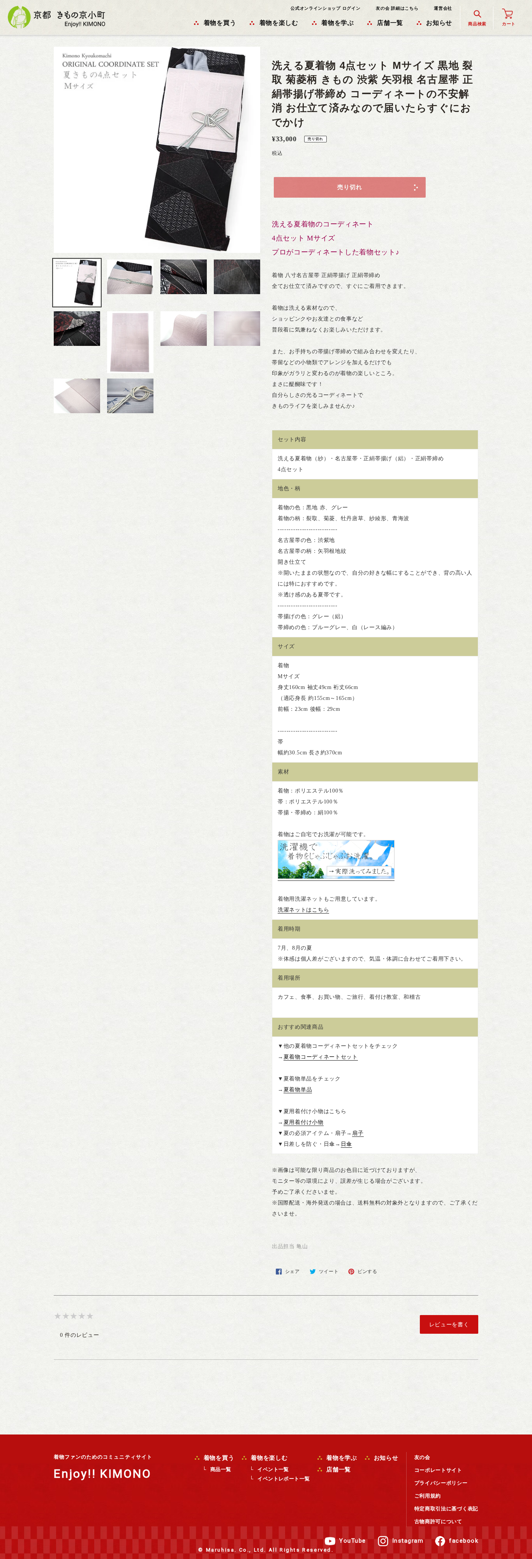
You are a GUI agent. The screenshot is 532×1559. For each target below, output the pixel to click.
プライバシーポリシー (441, 1483)
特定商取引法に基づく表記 (446, 1509)
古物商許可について (438, 1521)
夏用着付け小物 (304, 1122)
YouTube (352, 1540)
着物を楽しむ (268, 1458)
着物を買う (218, 1458)
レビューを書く (449, 1324)
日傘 (346, 1144)
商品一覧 (220, 1469)
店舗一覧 (337, 1469)
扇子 (357, 1133)
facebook (463, 1540)
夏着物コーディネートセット (321, 1057)
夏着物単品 (298, 1090)
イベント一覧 (273, 1469)
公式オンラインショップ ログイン (325, 8)
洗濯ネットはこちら (303, 910)
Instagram (408, 1540)
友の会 (422, 1457)
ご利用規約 (427, 1496)
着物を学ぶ (340, 1458)
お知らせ (385, 1458)
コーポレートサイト (438, 1470)
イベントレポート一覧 (283, 1479)
